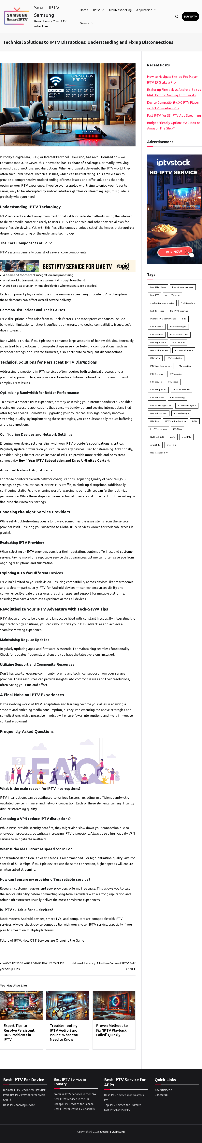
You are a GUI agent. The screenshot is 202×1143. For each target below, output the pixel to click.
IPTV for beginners (159, 350)
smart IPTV (155, 445)
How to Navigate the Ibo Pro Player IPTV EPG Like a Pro (172, 79)
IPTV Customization (179, 334)
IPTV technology (181, 413)
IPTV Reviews (156, 374)
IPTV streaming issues (160, 405)
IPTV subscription (158, 413)
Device (84, 23)
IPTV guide (155, 358)
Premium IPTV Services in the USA (75, 1094)
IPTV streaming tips (187, 405)
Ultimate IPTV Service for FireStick (24, 1090)
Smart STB (171, 445)
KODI (194, 421)
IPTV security (175, 374)
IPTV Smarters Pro (181, 390)
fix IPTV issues (157, 311)
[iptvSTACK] (174, 209)
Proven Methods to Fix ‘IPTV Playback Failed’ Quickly (112, 1030)
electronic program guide (162, 303)
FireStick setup (188, 303)
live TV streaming (158, 429)
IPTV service (156, 382)
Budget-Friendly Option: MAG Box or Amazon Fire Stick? (173, 125)
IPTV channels (156, 334)
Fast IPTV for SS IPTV (117, 1110)
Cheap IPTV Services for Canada (74, 1104)
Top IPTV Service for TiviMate (122, 1105)
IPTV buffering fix (178, 327)
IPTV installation (174, 358)
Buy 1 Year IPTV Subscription (42, 460)
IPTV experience (158, 342)
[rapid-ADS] (68, 265)
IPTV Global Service (184, 350)
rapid (172, 437)
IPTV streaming (177, 398)
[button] (102, 10)
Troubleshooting (120, 10)
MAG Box (177, 429)
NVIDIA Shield (157, 437)
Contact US (162, 1094)
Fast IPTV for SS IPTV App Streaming (174, 115)
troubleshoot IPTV (159, 453)
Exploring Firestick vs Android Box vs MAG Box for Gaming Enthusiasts (174, 92)
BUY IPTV (190, 16)
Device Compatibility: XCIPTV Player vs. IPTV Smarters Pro (173, 105)
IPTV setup (173, 382)
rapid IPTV (187, 437)
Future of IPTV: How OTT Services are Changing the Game (42, 940)
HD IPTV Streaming (179, 311)
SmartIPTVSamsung (112, 1131)
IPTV (96, 10)
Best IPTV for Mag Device (19, 1105)
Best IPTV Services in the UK (71, 1099)
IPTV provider (184, 366)
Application (144, 10)
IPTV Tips (154, 421)
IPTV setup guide (158, 390)
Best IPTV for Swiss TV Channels (74, 1108)
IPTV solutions (157, 398)
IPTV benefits (156, 327)
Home (84, 10)
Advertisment (163, 1090)
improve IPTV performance (163, 319)
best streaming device (182, 287)
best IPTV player (158, 287)
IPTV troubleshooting (175, 421)
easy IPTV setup (172, 295)
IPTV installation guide (161, 366)
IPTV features (178, 342)
